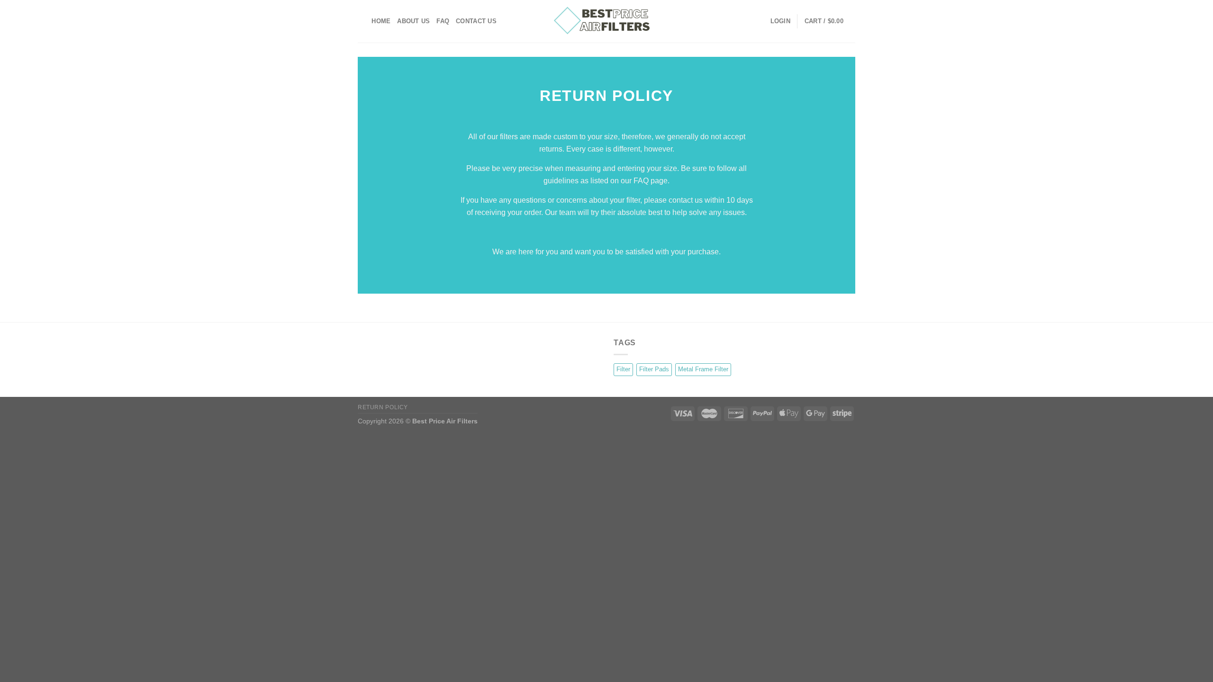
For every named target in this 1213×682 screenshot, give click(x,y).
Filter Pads (654, 369)
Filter (623, 369)
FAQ (442, 21)
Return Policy (383, 407)
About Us (413, 21)
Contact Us (476, 21)
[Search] (361, 21)
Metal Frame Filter (703, 369)
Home (380, 21)
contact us (685, 200)
